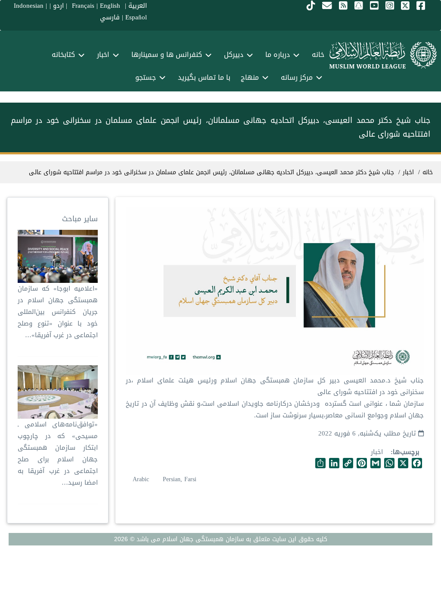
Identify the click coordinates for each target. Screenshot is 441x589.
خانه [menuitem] (318, 54)
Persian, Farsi (179, 479)
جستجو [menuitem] (145, 77)
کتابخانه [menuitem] (63, 54)
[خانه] (383, 55)
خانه (427, 172)
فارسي (110, 17)
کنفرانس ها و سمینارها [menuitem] (166, 54)
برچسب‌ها (406, 452)
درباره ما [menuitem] (277, 54)
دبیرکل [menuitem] (233, 54)
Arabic (141, 479)
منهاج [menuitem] (250, 77)
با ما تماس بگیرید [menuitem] (204, 77)
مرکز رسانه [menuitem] (297, 77)
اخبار (377, 452)
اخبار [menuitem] (103, 54)
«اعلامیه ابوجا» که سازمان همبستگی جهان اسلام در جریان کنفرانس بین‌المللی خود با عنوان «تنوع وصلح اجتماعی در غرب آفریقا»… (58, 311)
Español (136, 17)
